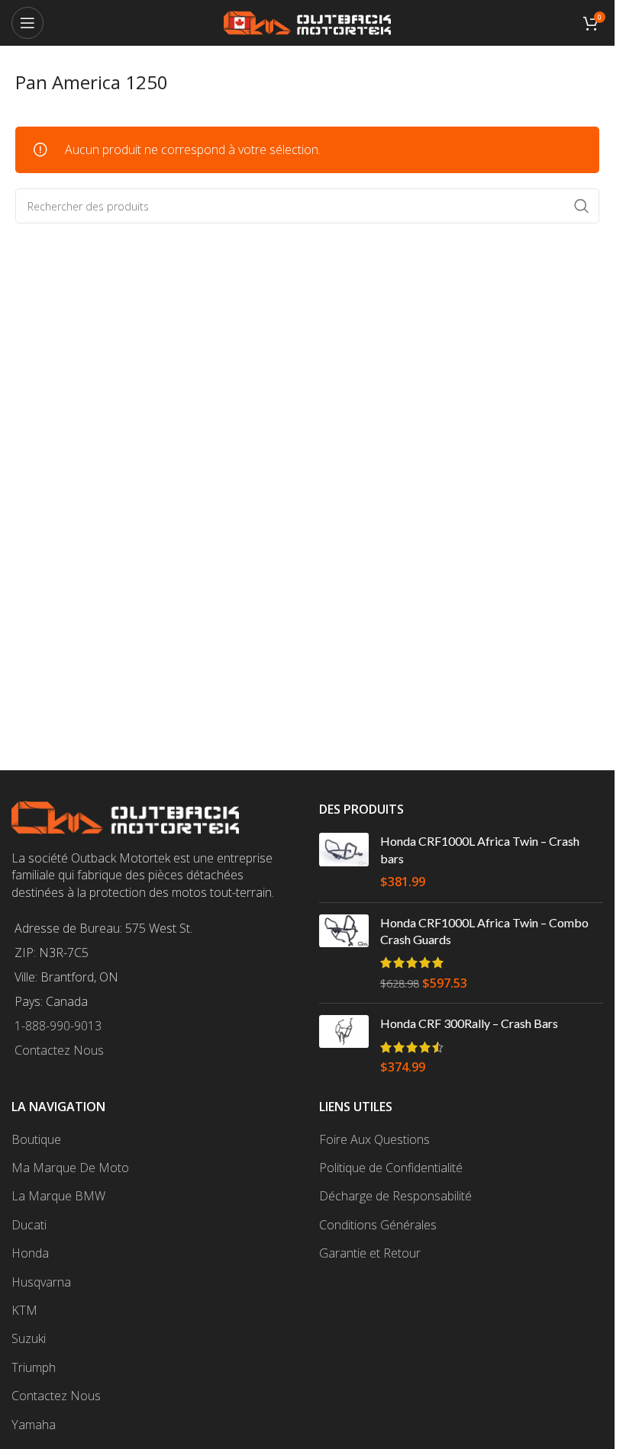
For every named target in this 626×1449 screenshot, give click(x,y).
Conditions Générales (378, 1224)
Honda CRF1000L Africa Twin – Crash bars (479, 849)
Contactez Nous (59, 1050)
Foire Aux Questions (374, 1139)
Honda (30, 1253)
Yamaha (33, 1424)
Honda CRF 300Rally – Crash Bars (469, 1023)
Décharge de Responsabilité (395, 1195)
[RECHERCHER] (581, 205)
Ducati (29, 1224)
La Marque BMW (58, 1195)
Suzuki (28, 1338)
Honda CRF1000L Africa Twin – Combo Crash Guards (484, 930)
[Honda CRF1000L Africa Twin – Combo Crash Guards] (344, 953)
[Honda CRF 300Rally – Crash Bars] (344, 1045)
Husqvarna (41, 1282)
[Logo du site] (308, 21)
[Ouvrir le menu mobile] (27, 23)
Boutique (36, 1139)
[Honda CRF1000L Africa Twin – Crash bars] (344, 861)
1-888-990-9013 (58, 1025)
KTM (24, 1310)
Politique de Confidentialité (391, 1167)
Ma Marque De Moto (70, 1167)
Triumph (33, 1367)
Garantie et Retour (370, 1253)
